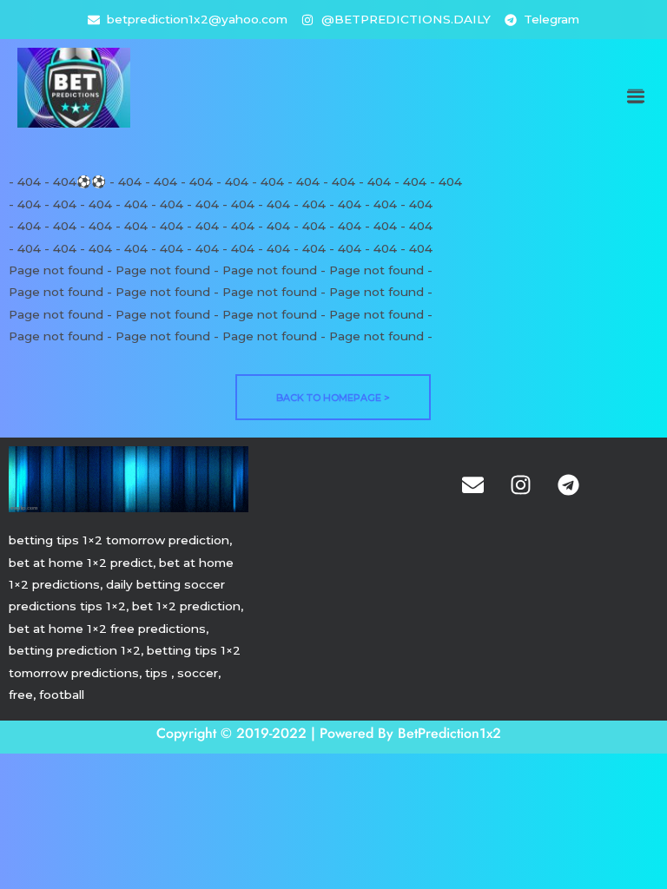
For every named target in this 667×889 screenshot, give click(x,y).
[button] (635, 96)
